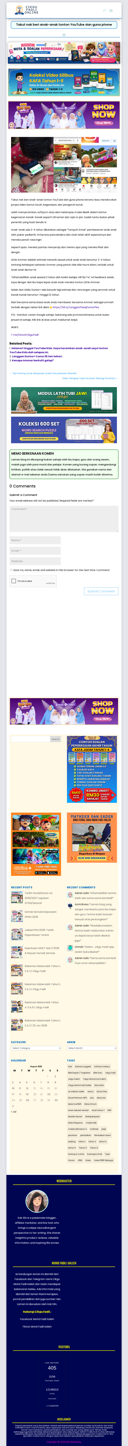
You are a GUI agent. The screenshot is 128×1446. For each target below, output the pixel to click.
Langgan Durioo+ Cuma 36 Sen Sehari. (37, 356)
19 (27, 1094)
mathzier (94, 1129)
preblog (72, 1141)
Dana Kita (99, 1085)
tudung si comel (76, 1154)
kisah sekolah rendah (78, 1110)
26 (27, 1100)
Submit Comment (101, 591)
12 (27, 1088)
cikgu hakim (74, 1079)
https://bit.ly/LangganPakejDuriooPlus (76, 307)
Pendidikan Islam (102, 1135)
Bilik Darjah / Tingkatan (79, 1072)
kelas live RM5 (74, 1104)
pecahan (72, 1135)
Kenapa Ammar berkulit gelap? (33, 360)
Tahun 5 (83, 1147)
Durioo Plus (102, 1091)
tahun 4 (72, 1147)
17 (13, 1094)
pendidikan (85, 1135)
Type (107, 1154)
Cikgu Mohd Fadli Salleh (79, 1085)
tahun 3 (102, 1141)
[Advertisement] (64, 648)
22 (48, 1094)
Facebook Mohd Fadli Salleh (37, 1319)
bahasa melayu (102, 1066)
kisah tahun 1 (98, 1110)
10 (13, 1088)
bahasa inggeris (83, 1066)
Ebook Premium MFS (77, 1097)
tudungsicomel (94, 1154)
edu (92, 1097)
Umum (71, 1160)
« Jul (13, 1111)
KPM (109, 1110)
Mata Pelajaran (75, 1122)
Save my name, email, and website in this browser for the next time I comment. (61, 570)
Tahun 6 (94, 1147)
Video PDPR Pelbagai (103, 1160)
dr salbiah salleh (76, 1091)
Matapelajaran (92, 1116)
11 (20, 1088)
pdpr (103, 1129)
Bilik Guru (98, 1072)
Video (88, 1160)
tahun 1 (82, 1141)
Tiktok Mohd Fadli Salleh (37, 1326)
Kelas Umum (90, 1104)
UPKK (80, 1160)
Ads (70, 1066)
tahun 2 (92, 1141)
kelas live (101, 1097)
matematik (91, 1122)
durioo (90, 1091)
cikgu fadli (110, 1072)
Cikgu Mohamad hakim (94, 1079)
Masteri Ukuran (75, 1116)
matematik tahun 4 (77, 1129)
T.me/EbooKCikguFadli (25, 335)
